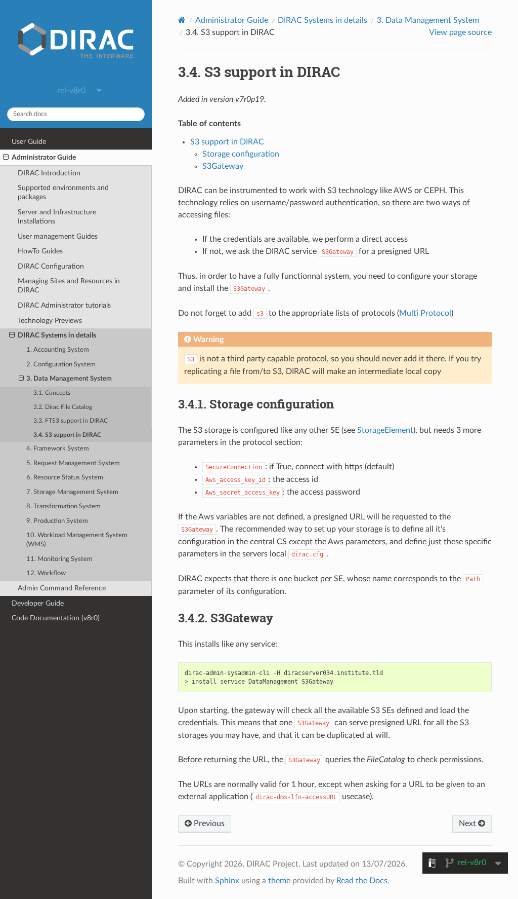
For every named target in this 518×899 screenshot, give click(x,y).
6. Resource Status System (64, 477)
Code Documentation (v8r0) (56, 618)
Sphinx (227, 881)
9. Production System (57, 521)
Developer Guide (38, 603)
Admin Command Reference (62, 588)
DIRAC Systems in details (57, 335)
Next (468, 823)
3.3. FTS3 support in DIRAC (70, 421)
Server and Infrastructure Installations (57, 216)
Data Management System (428, 20)
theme (279, 881)
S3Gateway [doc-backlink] (225, 618)
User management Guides (58, 236)
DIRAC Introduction (49, 173)
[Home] (182, 20)
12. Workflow (46, 573)
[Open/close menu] (6, 157)
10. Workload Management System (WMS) (76, 540)
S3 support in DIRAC (227, 142)
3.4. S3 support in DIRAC (67, 435)
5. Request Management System (73, 463)
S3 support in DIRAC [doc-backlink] (259, 71)
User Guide (29, 141)
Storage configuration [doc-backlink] (256, 404)
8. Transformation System (63, 506)
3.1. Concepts (51, 393)
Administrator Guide (44, 157)
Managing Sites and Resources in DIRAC (69, 285)
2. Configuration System (61, 364)
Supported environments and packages (63, 192)
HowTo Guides (40, 251)
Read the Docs (361, 881)
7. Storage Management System (72, 492)
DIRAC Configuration (51, 266)
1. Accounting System (57, 350)
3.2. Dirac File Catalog (62, 407)
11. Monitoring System (59, 559)
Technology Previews (50, 320)
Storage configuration (240, 154)
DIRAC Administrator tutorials (64, 305)
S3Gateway (222, 166)
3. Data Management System (69, 379)
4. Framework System (57, 448)
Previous (208, 823)
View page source (460, 32)
